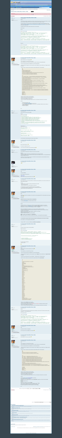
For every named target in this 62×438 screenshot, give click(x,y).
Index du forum (13, 426)
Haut (50, 54)
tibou (12, 110)
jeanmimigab (13, 143)
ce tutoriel (33, 14)
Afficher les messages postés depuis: (23, 388)
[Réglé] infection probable (15, 414)
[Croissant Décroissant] (37, 388)
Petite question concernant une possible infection (18, 405)
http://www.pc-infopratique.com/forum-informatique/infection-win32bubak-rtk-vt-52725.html (34, 24)
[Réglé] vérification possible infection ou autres (17, 419)
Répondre (12, 389)
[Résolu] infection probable (15, 410)
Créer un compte (19, 7)
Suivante (50, 388)
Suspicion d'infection (14, 412)
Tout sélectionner (24, 31)
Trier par (32, 388)
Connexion (13, 7)
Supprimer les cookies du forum (40, 426)
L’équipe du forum (35, 426)
